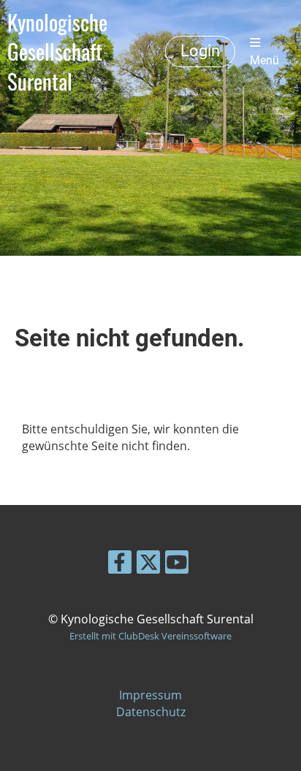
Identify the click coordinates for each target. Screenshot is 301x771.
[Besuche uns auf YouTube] (176, 564)
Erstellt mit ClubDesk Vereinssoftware (150, 635)
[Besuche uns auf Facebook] (120, 564)
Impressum (150, 695)
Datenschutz (151, 712)
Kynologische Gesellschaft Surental (57, 51)
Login (200, 51)
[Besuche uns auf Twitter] (148, 564)
